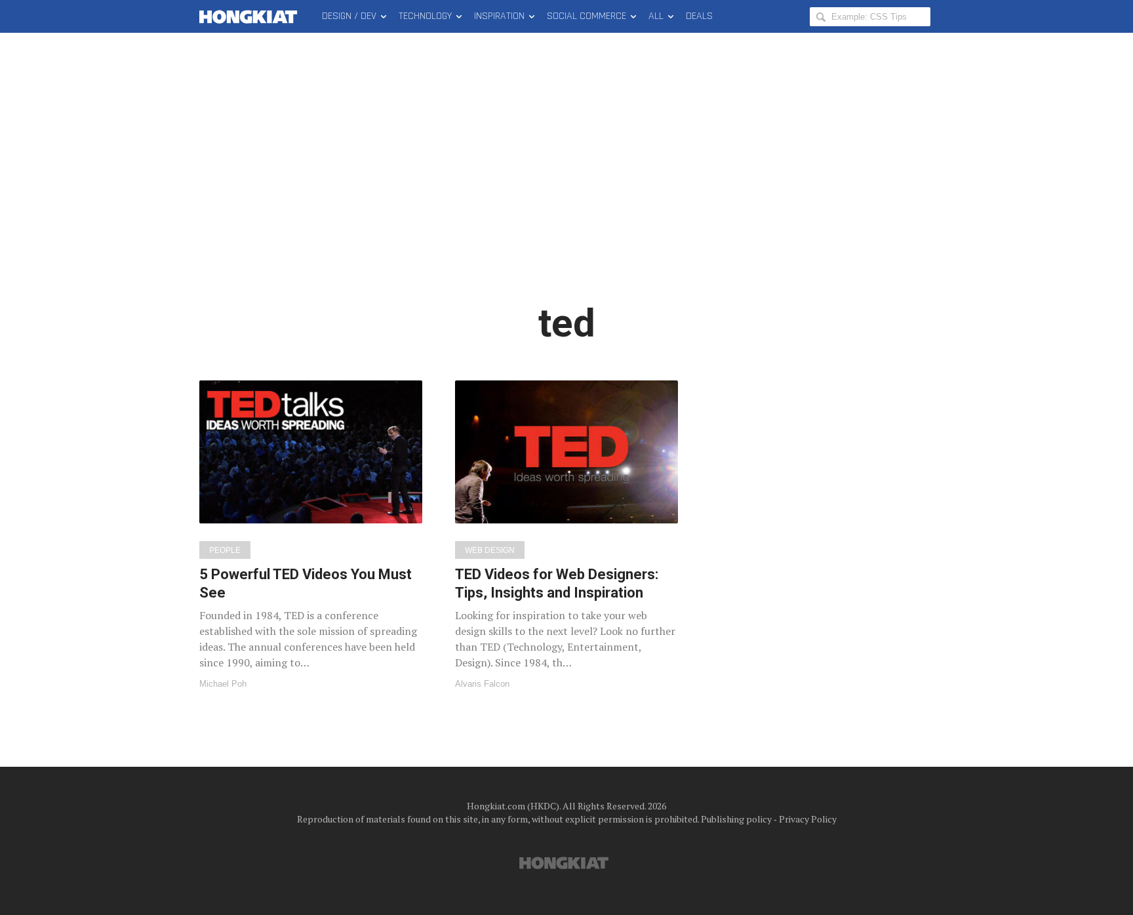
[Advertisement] (566, 177)
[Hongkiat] (250, 16)
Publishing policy (736, 819)
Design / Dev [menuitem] (349, 16)
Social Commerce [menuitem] (586, 16)
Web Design (490, 550)
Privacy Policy (808, 819)
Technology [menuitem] (425, 16)
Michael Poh (223, 684)
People (225, 550)
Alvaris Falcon (482, 684)
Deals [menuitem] (699, 16)
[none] (310, 534)
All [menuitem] (656, 16)
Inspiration (499, 16)
